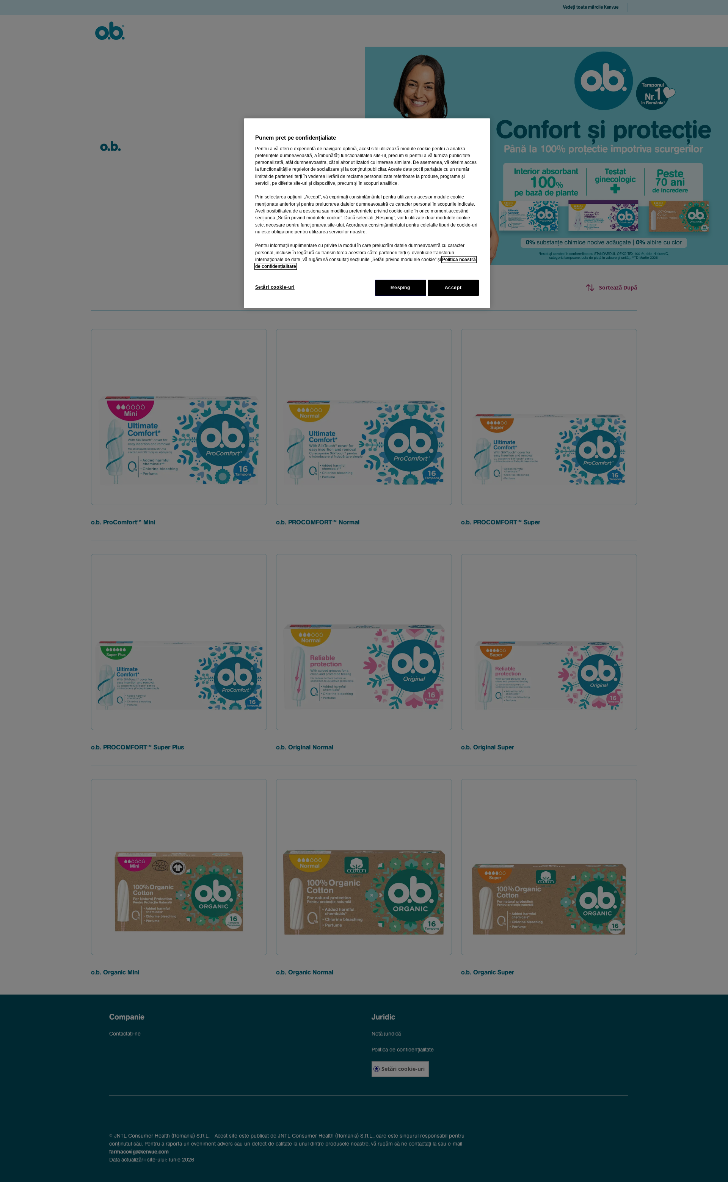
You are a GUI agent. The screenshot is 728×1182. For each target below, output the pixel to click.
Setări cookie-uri (275, 287)
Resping (400, 287)
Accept (453, 287)
